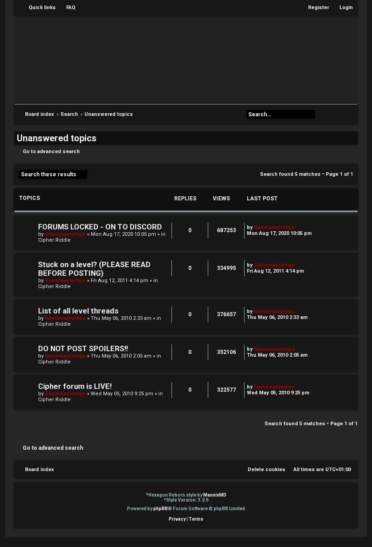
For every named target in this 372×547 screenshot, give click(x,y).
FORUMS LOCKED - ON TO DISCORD (100, 227)
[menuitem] (66, 7)
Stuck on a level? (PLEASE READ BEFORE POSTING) (94, 269)
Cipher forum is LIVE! (75, 386)
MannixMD (214, 494)
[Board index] (192, 59)
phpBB (160, 508)
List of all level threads (78, 311)
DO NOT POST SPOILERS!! (83, 348)
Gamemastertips (65, 234)
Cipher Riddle (54, 240)
